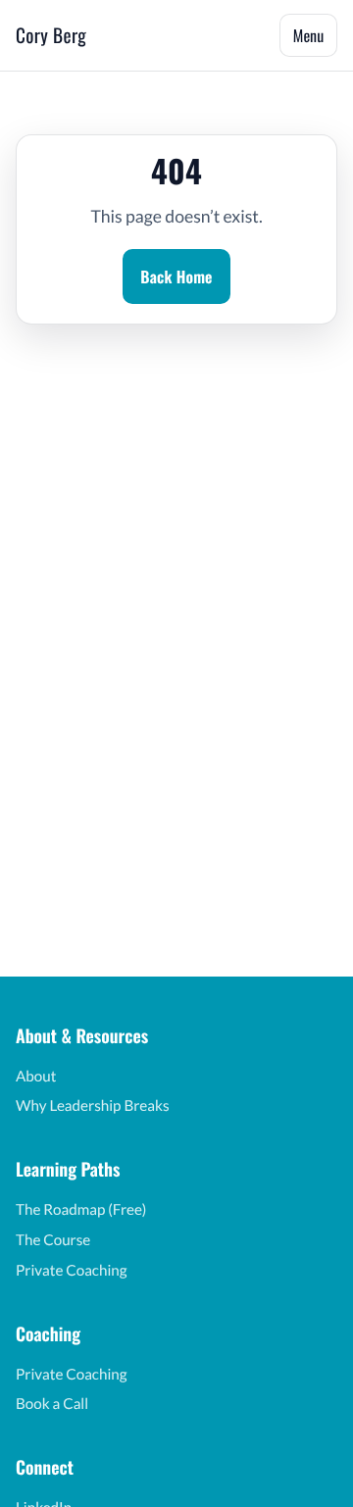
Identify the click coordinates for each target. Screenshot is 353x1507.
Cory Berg (51, 35)
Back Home (176, 276)
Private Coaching (71, 1271)
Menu (308, 35)
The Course (53, 1240)
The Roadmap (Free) (81, 1210)
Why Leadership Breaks (93, 1106)
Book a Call (52, 1404)
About (36, 1076)
